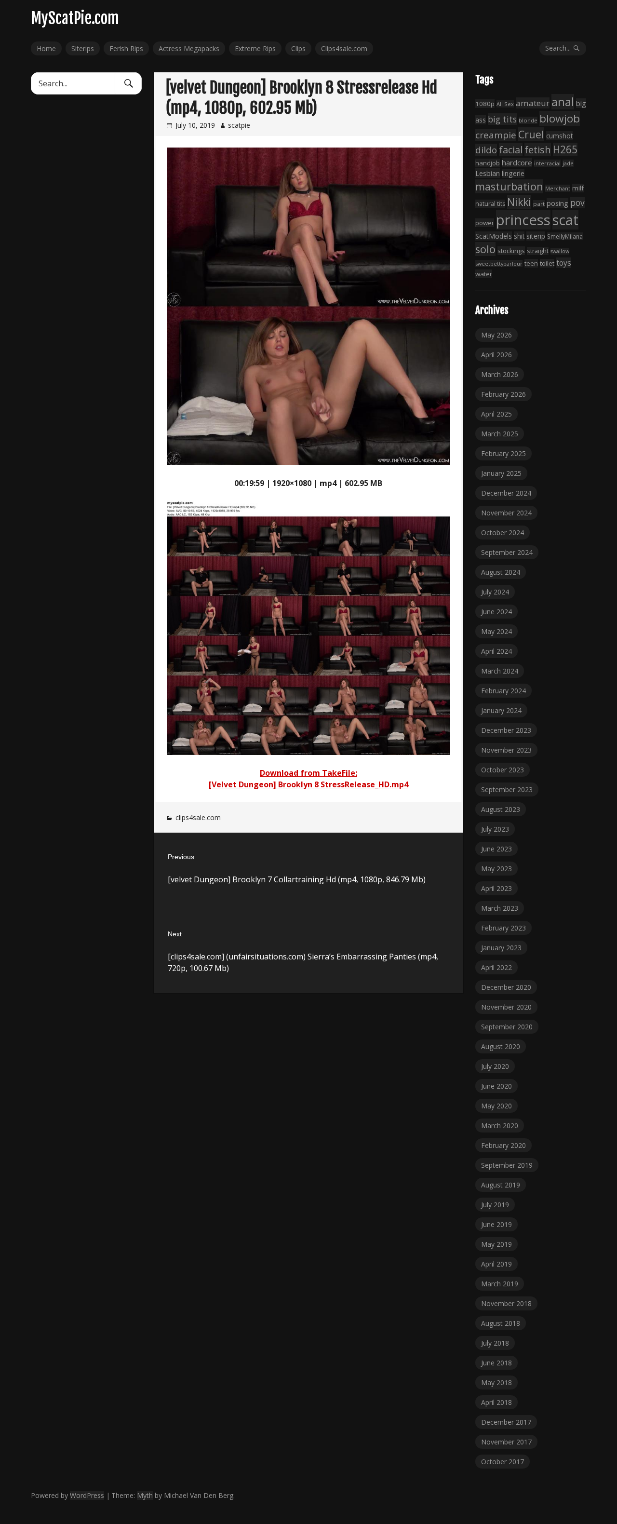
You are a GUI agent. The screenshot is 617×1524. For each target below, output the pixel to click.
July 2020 (495, 1066)
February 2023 (503, 927)
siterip (535, 236)
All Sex (505, 104)
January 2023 (501, 947)
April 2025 (496, 413)
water (483, 274)
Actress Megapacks (189, 48)
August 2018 (500, 1323)
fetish (537, 149)
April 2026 (496, 354)
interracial (547, 163)
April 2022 (496, 967)
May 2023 (496, 868)
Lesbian (487, 173)
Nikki (519, 202)
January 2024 (501, 710)
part (539, 203)
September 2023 (507, 789)
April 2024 (496, 651)
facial (511, 149)
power (484, 222)
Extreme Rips (255, 48)
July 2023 (495, 829)
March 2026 (499, 374)
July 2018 (495, 1343)
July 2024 (495, 591)
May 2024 (496, 631)
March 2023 (499, 908)
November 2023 (506, 750)
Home (46, 48)
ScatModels (493, 236)
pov (577, 202)
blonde (528, 120)
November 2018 (506, 1303)
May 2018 (496, 1382)
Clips (298, 48)
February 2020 (503, 1145)
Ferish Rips (126, 48)
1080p (485, 103)
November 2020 (506, 1007)
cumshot (559, 135)
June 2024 (496, 611)
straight (538, 251)
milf (578, 188)
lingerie (513, 173)
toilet (547, 263)
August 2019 (500, 1184)
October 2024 (502, 532)
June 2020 (496, 1086)
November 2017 (506, 1441)
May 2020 (496, 1105)
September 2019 (507, 1165)
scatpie (239, 125)
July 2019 (495, 1204)
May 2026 (496, 334)
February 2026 (503, 394)
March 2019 (499, 1283)
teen (531, 263)
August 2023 (500, 809)
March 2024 (499, 670)
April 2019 (496, 1263)
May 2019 (496, 1244)
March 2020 (499, 1125)
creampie (495, 135)
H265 (565, 149)
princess (523, 219)
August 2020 (500, 1046)
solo (485, 249)
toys (563, 262)
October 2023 (502, 769)
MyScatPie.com (75, 18)
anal (562, 101)
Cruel (531, 134)
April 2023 (496, 888)
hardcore (517, 162)
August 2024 (500, 572)
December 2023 (506, 730)
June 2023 (496, 848)
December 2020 (506, 987)
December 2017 (506, 1422)
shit (519, 236)
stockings (511, 250)
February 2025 (503, 453)
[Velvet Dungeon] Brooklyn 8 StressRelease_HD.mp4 (308, 784)
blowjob (559, 118)
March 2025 (499, 433)
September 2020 (507, 1026)
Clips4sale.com (344, 48)
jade (568, 163)
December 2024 (506, 493)
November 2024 (506, 512)
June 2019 (496, 1224)
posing (557, 203)
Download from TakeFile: (308, 773)
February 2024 (503, 690)
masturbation (509, 186)
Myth (145, 1495)
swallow (559, 251)
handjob (487, 163)
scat (565, 219)
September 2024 (507, 552)
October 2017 (502, 1461)
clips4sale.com (198, 817)
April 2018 (496, 1402)
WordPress (87, 1495)
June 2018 (496, 1362)
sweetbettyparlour (499, 263)
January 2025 (501, 473)
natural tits (490, 204)
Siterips (82, 48)
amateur (533, 102)
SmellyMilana (565, 236)
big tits (502, 119)
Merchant (557, 188)
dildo (486, 150)
